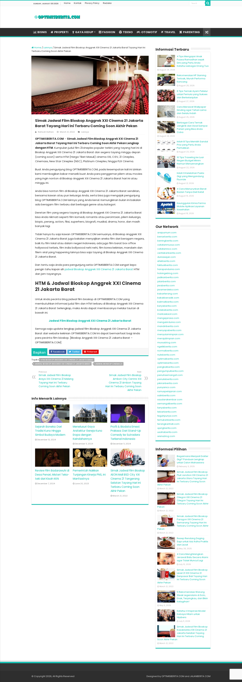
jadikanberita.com (168, 277)
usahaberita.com (167, 432)
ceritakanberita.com (169, 253)
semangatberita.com (169, 403)
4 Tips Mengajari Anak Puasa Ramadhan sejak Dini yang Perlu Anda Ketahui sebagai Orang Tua (193, 61)
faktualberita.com (167, 265)
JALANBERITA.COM (200, 676)
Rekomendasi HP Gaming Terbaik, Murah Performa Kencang (191, 78)
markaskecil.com (167, 314)
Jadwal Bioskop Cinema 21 (108, 363)
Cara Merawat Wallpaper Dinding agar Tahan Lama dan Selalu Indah (191, 110)
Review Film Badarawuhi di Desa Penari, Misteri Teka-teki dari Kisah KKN (52, 475)
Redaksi (107, 3)
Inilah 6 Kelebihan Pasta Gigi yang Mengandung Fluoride (190, 176)
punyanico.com (166, 387)
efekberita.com (166, 261)
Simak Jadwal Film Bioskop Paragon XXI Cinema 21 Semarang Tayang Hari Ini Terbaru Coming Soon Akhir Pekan (183, 523)
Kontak (77, 3)
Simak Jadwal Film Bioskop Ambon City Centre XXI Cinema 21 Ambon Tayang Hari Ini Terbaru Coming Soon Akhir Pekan (123, 381)
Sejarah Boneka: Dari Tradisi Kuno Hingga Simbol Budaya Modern (50, 431)
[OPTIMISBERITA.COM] (57, 17)
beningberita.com (167, 240)
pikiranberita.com (167, 383)
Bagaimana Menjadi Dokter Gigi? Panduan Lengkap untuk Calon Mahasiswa (192, 459)
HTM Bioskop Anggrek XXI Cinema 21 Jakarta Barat (67, 359)
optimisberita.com (168, 363)
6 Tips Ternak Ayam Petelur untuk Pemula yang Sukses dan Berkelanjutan (192, 94)
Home (67, 3)
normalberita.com (167, 350)
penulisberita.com (167, 379)
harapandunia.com (168, 269)
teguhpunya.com (167, 415)
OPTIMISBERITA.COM (173, 676)
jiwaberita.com (166, 285)
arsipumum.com (166, 232)
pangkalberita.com (168, 367)
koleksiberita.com (167, 310)
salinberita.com (166, 395)
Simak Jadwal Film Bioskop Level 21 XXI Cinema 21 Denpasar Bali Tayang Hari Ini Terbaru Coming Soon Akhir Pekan (182, 576)
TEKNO (128, 32)
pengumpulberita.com (170, 371)
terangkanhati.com (168, 424)
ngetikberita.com (167, 346)
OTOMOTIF (149, 32)
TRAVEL (169, 32)
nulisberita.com (166, 354)
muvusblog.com (166, 342)
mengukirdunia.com (169, 322)
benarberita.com (167, 236)
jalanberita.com (166, 281)
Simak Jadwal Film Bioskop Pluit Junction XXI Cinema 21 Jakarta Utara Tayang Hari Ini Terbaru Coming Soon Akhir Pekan (182, 478)
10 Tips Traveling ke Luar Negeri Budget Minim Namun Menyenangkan (190, 160)
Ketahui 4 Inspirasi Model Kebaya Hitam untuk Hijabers (191, 614)
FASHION (108, 32)
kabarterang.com (167, 293)
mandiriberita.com (168, 326)
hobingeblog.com (167, 273)
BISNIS (42, 32)
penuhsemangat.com (170, 375)
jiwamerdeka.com (168, 289)
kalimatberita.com (168, 301)
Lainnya (47, 47)
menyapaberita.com (169, 330)
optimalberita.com (168, 358)
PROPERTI (61, 32)
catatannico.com (167, 249)
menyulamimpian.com (170, 334)
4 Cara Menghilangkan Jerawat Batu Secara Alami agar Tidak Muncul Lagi (192, 557)
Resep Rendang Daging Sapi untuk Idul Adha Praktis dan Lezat (192, 541)
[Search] (207, 3)
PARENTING (191, 32)
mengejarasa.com (168, 318)
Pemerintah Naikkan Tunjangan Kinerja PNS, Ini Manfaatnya (89, 475)
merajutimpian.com (168, 338)
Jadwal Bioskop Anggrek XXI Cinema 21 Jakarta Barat (62, 363)
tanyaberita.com (167, 407)
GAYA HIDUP (84, 32)
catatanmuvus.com (168, 244)
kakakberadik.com (168, 297)
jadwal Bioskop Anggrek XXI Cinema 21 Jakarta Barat (99, 269)
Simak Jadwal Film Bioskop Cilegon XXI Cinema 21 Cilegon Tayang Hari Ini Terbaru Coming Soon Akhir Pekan (183, 500)
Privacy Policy (92, 3)
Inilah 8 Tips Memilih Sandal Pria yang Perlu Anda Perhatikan (192, 145)
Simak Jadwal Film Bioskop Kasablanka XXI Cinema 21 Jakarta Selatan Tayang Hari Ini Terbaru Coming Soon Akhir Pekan (182, 633)
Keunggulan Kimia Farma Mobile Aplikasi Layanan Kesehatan (191, 206)
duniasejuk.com (166, 257)
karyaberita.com (167, 306)
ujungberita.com (166, 428)
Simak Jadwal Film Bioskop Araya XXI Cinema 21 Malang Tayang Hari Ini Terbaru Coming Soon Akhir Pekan (56, 379)
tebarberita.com (166, 411)
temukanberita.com (168, 420)
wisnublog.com (166, 436)
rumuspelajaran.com (169, 391)
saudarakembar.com (169, 399)
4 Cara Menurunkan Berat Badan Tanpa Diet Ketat (191, 190)
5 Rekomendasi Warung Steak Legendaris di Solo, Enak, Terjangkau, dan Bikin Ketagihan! (192, 596)
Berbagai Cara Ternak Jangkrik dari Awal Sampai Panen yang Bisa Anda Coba (192, 127)
